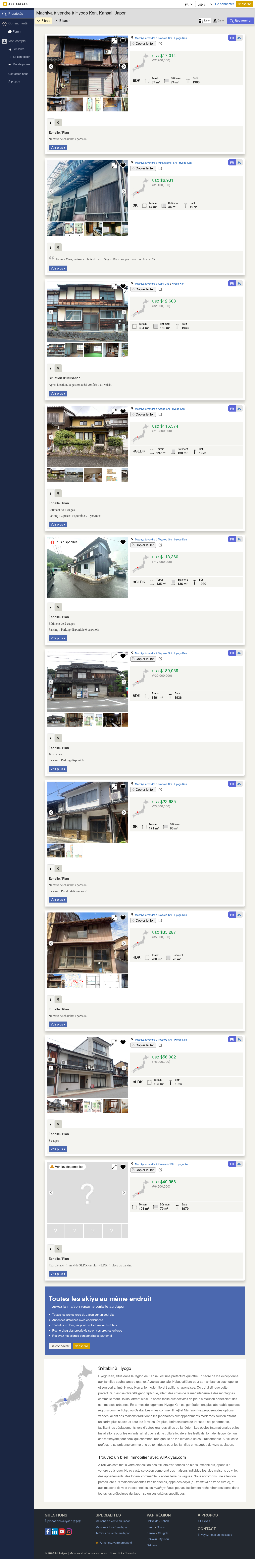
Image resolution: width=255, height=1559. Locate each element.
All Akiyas (204, 1521)
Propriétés (15, 13)
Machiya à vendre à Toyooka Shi (153, 38)
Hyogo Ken (180, 38)
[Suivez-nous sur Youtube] (62, 1533)
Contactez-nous (18, 74)
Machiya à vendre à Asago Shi (152, 409)
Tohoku (165, 1521)
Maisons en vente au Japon (113, 1521)
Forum (17, 31)
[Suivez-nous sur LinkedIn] (55, 1533)
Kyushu (164, 1539)
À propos (14, 81)
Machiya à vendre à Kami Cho (152, 283)
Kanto (150, 1527)
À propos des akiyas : (63, 1521)
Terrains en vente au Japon (113, 1533)
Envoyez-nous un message (215, 1534)
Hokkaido (152, 1521)
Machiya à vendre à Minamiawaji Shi (156, 162)
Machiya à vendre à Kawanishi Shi (154, 1164)
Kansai (151, 1533)
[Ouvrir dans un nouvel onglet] (160, 43)
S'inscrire (244, 4)
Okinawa (152, 1545)
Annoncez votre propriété (114, 1542)
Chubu (161, 1527)
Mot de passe (21, 64)
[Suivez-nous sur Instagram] (69, 1533)
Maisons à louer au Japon (112, 1527)
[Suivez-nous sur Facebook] (48, 1533)
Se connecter (224, 4)
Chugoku (163, 1533)
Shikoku (152, 1539)
